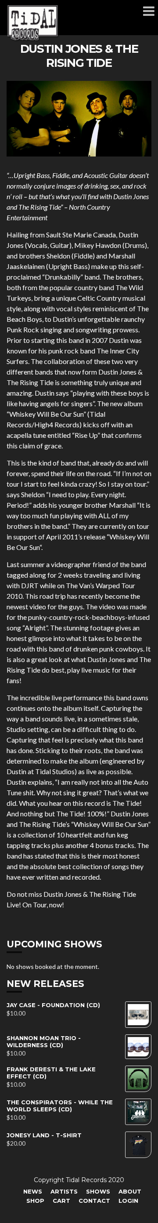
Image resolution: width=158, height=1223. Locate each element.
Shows (98, 1191)
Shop (35, 1200)
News (32, 1191)
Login (128, 1200)
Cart (61, 1200)
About (129, 1191)
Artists (64, 1191)
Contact (94, 1200)
